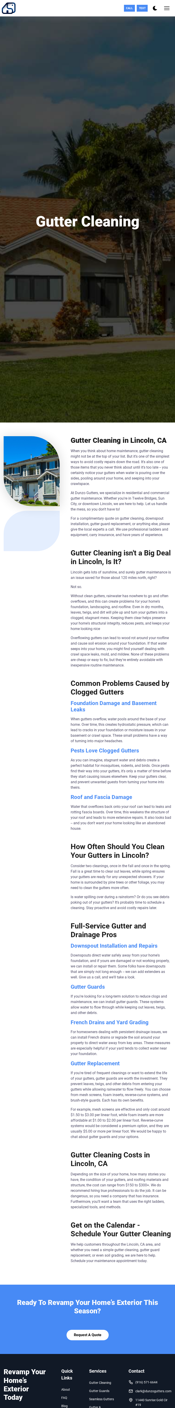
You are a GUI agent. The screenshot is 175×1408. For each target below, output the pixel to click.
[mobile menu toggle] (166, 8)
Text (142, 8)
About (65, 1389)
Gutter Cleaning (100, 1383)
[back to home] (8, 8)
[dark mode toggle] (154, 8)
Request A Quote (87, 1335)
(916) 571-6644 (146, 1382)
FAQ (64, 1398)
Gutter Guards (99, 1391)
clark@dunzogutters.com (153, 1391)
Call (129, 8)
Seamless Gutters (101, 1399)
